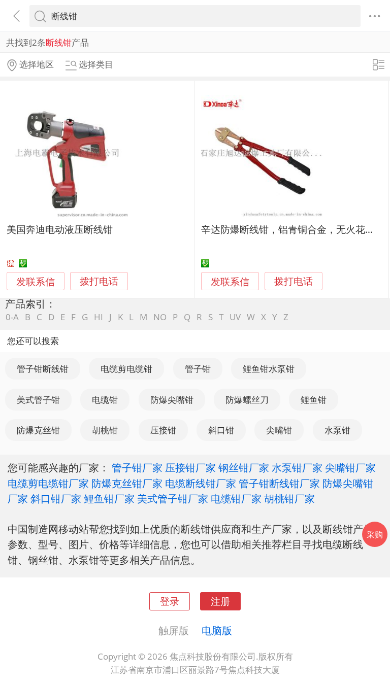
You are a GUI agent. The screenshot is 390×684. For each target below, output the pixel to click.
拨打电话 (99, 281)
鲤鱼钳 (314, 399)
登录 (169, 601)
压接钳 (163, 430)
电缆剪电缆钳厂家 (48, 483)
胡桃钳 (105, 430)
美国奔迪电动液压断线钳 (60, 229)
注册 (220, 601)
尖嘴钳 (279, 430)
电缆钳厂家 (236, 498)
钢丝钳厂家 (243, 467)
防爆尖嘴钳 (171, 399)
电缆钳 (105, 399)
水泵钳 (337, 430)
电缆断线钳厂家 (200, 483)
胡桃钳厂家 (289, 498)
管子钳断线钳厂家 (279, 483)
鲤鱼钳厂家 (109, 498)
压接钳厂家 (190, 467)
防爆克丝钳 (38, 430)
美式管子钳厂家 (172, 498)
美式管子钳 (38, 399)
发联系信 (35, 281)
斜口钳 (221, 430)
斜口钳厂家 (55, 498)
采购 (375, 534)
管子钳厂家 (137, 467)
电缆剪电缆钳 (126, 368)
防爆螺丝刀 (247, 399)
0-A (12, 317)
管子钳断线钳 (43, 368)
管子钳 (198, 368)
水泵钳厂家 (297, 467)
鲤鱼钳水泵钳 (269, 368)
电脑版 (217, 630)
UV (235, 317)
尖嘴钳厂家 (350, 467)
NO (160, 317)
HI (98, 317)
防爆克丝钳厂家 (126, 483)
